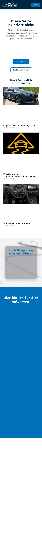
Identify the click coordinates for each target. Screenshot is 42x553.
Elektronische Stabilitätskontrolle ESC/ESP (19, 175)
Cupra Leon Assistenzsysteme (19, 125)
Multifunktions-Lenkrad (16, 223)
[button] (27, 5)
